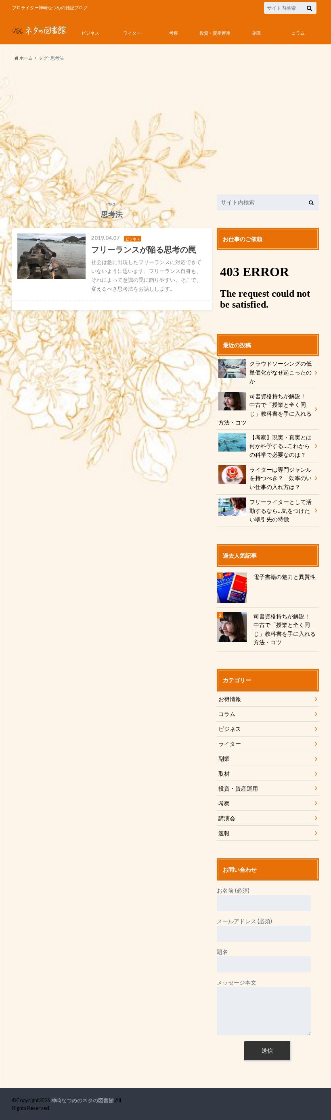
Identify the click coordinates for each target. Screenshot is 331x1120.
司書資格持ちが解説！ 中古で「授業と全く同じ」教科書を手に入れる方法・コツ (265, 409)
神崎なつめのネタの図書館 (82, 1100)
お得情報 (229, 698)
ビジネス (90, 32)
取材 (224, 773)
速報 (224, 833)
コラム (298, 32)
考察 (173, 32)
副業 (256, 32)
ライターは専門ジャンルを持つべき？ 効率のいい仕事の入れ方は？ (280, 478)
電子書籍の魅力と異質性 (284, 576)
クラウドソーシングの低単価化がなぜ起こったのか (280, 372)
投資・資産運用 (214, 32)
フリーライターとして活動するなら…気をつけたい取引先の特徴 (280, 510)
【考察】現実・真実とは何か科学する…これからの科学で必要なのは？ (280, 446)
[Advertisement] (165, 128)
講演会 (226, 818)
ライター (132, 32)
